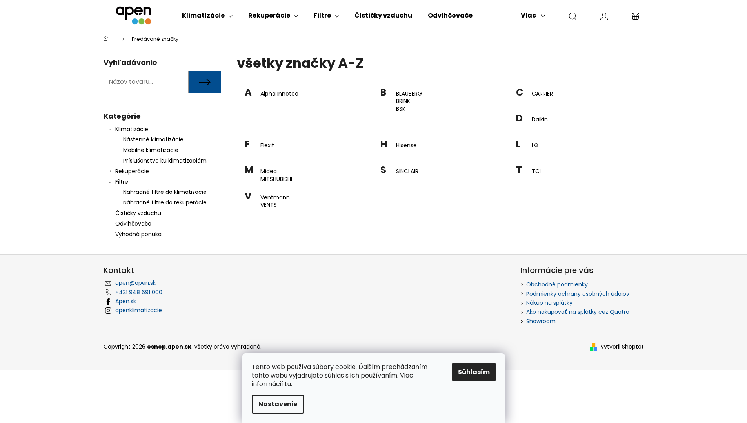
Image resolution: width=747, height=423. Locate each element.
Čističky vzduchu (138, 213)
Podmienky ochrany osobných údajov (577, 294)
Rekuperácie (132, 171)
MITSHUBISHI (276, 179)
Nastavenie (277, 404)
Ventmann (275, 197)
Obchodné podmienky (557, 284)
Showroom (541, 321)
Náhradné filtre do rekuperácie (165, 202)
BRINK (403, 101)
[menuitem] (207, 15)
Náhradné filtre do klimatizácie (165, 192)
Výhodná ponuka (138, 234)
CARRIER (542, 94)
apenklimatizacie (138, 310)
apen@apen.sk (135, 283)
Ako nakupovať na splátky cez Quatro (577, 312)
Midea (268, 171)
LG (535, 145)
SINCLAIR (407, 171)
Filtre (121, 182)
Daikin (540, 119)
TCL (537, 171)
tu (288, 384)
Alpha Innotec (279, 94)
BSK (400, 109)
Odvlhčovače (133, 224)
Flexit (267, 145)
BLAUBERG (409, 94)
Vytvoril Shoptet (622, 347)
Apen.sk (125, 301)
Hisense (406, 145)
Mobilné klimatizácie (150, 150)
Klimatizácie (131, 129)
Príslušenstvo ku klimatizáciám (165, 160)
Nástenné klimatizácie (153, 139)
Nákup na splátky (549, 303)
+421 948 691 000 (138, 292)
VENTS (268, 205)
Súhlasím (474, 371)
